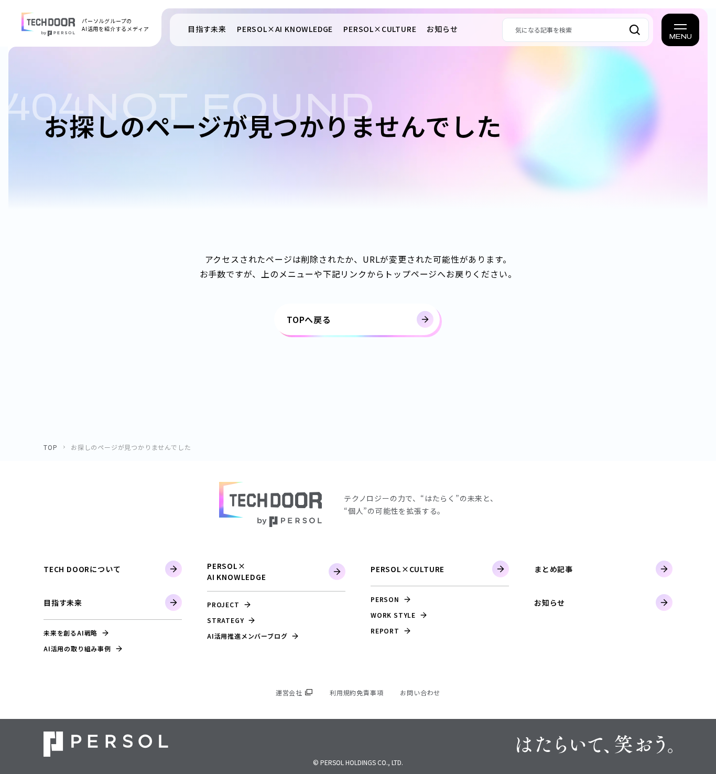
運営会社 (289, 692)
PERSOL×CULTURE (407, 569)
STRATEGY (225, 620)
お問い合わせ (420, 692)
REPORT (385, 630)
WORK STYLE (393, 614)
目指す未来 (207, 29)
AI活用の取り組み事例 (77, 648)
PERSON (385, 599)
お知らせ (442, 29)
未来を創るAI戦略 (70, 632)
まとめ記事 (553, 569)
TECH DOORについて (82, 569)
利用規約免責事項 (356, 692)
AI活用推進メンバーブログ (247, 635)
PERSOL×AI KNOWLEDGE (236, 571)
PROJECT (223, 604)
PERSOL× (285, 29)
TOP (50, 447)
